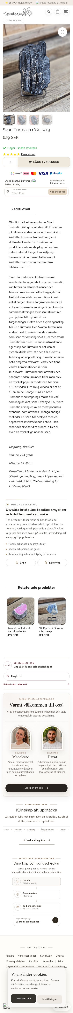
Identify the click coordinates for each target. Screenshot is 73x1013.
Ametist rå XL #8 (48, 628)
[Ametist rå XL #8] (52, 611)
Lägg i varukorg (46, 162)
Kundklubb (46, 955)
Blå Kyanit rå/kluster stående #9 (20, 630)
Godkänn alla (23, 998)
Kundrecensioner (27, 955)
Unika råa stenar (14, 20)
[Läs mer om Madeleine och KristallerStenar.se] (20, 737)
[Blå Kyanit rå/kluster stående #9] (20, 611)
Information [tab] (20, 209)
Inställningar (49, 999)
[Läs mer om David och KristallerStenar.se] (52, 737)
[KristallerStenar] (21, 11)
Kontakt (10, 955)
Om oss (60, 955)
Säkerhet (54, 562)
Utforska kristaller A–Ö (15, 684)
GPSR (23, 562)
